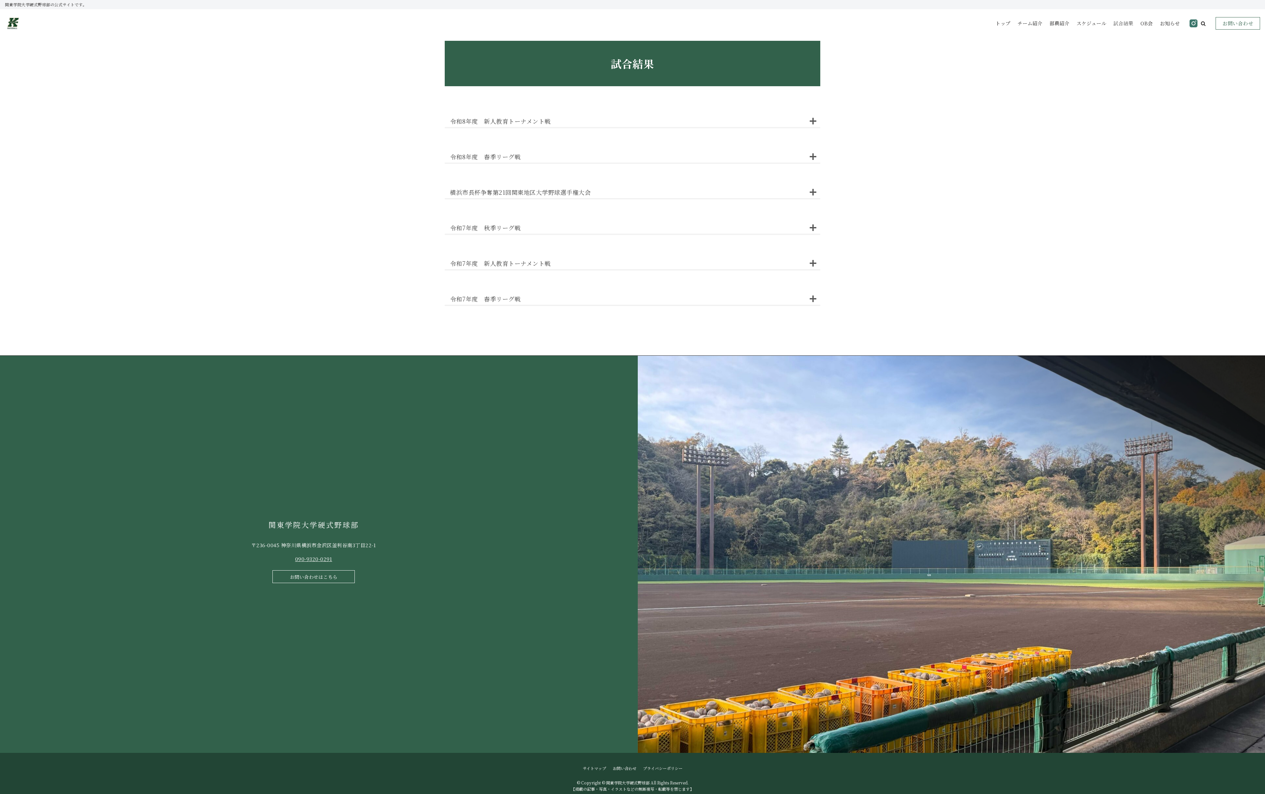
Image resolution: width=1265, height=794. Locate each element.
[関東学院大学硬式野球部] (13, 23)
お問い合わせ (1238, 23)
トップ (1003, 23)
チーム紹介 (1030, 23)
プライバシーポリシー (663, 768)
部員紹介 (1059, 23)
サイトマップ (594, 768)
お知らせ (1170, 23)
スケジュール (1091, 23)
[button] (1203, 23)
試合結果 (1123, 23)
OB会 (1146, 23)
